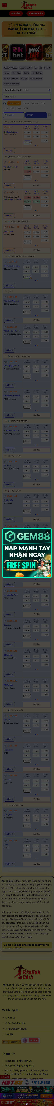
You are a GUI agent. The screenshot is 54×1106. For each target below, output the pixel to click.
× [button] (48, 532)
